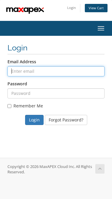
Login (71, 7)
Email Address (21, 61)
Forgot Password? (66, 120)
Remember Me (28, 106)
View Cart (96, 8)
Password (17, 84)
